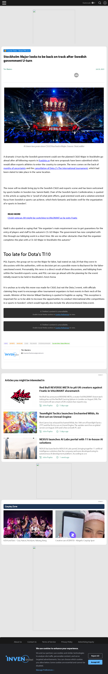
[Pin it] (65, 75)
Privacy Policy (66, 642)
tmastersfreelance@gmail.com (33, 353)
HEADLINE (19, 343)
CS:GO (26, 343)
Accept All (95, 662)
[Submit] (54, 75)
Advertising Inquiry (86, 642)
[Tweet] (31, 75)
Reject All (95, 656)
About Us (18, 642)
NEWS (6, 343)
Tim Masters (26, 350)
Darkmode (87, 3)
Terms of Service (49, 642)
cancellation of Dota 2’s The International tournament (61, 168)
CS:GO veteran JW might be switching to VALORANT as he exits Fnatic (42, 217)
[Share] (43, 75)
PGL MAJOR (33, 343)
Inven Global (15, 3)
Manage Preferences (44, 670)
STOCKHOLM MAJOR (44, 343)
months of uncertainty (15, 168)
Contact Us (32, 642)
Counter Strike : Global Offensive (60, 343)
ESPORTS (12, 343)
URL (76, 75)
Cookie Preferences (62, 314)
